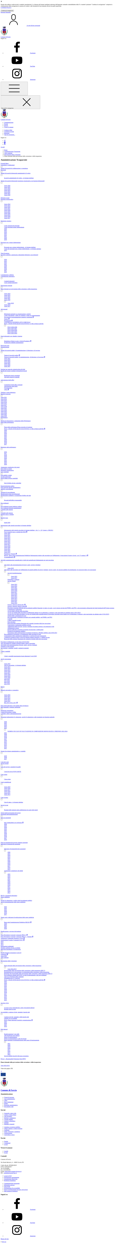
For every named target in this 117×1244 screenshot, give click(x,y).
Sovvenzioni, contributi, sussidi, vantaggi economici (15, 648)
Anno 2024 (7, 188)
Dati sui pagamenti (6, 817)
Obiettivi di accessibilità (10, 1018)
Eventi (6, 1152)
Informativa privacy (9, 1185)
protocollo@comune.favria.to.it (13, 1171)
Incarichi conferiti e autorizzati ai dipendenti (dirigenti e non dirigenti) (19, 255)
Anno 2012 (4, 399)
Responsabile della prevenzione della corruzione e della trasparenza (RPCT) (24, 970)
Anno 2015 (4, 403)
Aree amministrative (9, 1099)
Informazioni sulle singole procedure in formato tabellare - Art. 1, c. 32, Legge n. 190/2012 (28, 530)
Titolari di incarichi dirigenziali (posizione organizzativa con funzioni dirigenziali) (23, 181)
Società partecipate (6, 477)
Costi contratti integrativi (10, 282)
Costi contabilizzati (6, 782)
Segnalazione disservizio (10, 1179)
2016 (5, 452)
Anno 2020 (7, 195)
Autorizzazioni (8, 1133)
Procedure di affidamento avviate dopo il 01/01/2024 (15, 642)
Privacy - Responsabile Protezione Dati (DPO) (13, 1059)
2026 (5, 229)
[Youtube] (4, 142)
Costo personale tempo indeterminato (14, 227)
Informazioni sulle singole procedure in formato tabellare (16, 525)
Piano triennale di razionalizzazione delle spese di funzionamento (21, 1040)
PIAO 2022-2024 (12, 333)
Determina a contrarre (13, 579)
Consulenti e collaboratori (8, 165)
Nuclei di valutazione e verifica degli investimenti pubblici (16, 900)
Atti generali (4, 309)
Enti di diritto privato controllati (9, 478)
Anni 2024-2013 (12, 969)
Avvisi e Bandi (12, 581)
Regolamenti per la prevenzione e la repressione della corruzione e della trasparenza (26, 972)
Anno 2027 (7, 366)
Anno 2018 (7, 216)
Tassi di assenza (5, 253)
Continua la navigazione (7, 10)
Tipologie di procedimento (8, 492)
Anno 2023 (7, 190)
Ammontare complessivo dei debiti (13, 870)
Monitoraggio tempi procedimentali (10, 494)
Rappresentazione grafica (7, 486)
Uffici (5, 1100)
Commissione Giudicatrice (15, 609)
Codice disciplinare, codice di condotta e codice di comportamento (22, 315)
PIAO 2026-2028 (12, 327)
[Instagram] (4, 144)
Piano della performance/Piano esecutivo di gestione (18, 427)
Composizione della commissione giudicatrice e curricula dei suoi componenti (25, 636)
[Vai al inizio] (1, 1071)
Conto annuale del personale (11, 225)
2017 (5, 444)
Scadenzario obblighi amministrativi (13, 342)
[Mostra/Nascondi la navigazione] (14, 88)
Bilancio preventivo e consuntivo (10, 690)
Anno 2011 (4, 397)
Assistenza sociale (9, 131)
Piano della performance (7, 422)
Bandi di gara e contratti (7, 514)
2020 (5, 238)
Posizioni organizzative (7, 199)
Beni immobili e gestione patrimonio (10, 707)
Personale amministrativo (11, 1105)
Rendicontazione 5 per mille (11, 1034)
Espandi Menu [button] (5, 163)
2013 (5, 250)
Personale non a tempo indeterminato (11, 242)
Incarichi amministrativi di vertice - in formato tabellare (19, 178)
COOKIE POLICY (6, 7)
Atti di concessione (6, 659)
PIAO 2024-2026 (12, 330)
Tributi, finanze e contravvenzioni (13, 1128)
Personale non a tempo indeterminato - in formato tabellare (20, 247)
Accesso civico (5, 1003)
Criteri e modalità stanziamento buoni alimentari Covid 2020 (20, 656)
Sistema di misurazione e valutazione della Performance (16, 421)
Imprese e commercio (10, 1118)
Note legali (7, 1186)
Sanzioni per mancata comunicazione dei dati (13, 369)
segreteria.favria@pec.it (10, 1173)
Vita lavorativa (8, 1116)
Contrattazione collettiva (7, 275)
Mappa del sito (5, 1239)
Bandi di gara (4, 518)
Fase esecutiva (11, 622)
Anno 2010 (7, 533)
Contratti (10, 619)
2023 (5, 233)
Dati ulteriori (4, 1029)
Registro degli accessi (10, 1009)
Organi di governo (9, 1097)
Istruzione (6, 133)
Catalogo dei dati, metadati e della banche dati (16, 1017)
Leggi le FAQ (8, 1176)
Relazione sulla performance (8, 447)
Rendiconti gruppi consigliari (12, 375)
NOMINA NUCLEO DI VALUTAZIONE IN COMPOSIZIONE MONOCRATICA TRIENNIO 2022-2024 (37, 731)
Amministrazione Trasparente (12, 151)
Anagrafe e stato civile (10, 1113)
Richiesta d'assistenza (10, 1180)
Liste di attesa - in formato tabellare (13, 802)
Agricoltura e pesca (9, 1134)
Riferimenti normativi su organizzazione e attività (17, 314)
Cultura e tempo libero (10, 1115)
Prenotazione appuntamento (11, 1177)
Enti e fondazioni (8, 1102)
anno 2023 (7, 682)
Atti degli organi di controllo (11, 377)
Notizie (6, 1141)
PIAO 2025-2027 (12, 328)
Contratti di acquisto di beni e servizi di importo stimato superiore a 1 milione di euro (27, 637)
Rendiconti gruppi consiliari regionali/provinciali (14, 371)
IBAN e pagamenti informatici (9, 895)
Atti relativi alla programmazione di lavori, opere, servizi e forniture (22, 565)
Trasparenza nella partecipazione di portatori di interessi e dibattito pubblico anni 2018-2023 (32, 632)
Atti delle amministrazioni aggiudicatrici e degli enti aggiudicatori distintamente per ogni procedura (27, 560)
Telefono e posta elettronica (8, 392)
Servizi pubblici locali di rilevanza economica (16, 1056)
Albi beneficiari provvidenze (12, 1035)
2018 (5, 442)
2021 (5, 236)
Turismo (6, 1122)
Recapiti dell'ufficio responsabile (13, 500)
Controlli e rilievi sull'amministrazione (11, 713)
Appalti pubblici (8, 1119)
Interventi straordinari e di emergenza (11, 949)
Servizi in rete (4, 805)
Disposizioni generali (6, 285)
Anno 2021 (7, 193)
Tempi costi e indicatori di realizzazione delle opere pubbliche (17, 917)
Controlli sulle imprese (7, 509)
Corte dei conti (5, 762)
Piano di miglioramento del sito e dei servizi (16, 1189)
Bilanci (3, 687)
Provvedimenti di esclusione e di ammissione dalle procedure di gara (22, 634)
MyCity (4, 1242)
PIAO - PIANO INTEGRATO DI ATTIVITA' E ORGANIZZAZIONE (24, 323)
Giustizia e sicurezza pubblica (12, 1127)
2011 (5, 748)
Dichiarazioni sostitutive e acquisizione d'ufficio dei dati (16, 495)
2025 (5, 230)
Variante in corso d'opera (7, 646)
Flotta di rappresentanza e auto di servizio (15, 1038)
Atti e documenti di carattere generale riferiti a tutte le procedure (18, 643)
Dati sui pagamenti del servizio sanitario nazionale (14, 842)
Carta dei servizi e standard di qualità (11, 767)
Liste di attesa (4, 797)
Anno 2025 (7, 187)
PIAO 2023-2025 (12, 331)
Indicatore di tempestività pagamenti (10, 844)
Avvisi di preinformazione (15, 573)
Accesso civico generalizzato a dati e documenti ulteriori (19, 1007)
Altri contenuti (8, 153)
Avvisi (6, 1144)
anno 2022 (7, 681)
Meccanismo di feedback (11, 1191)
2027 (5, 270)
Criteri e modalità (5, 651)
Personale (3, 170)
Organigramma (8, 388)
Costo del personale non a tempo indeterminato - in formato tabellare (22, 249)
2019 (5, 239)
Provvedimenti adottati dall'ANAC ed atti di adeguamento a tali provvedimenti (25, 975)
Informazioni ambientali (7, 946)
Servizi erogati (4, 763)
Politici (6, 1103)
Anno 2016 (7, 543)
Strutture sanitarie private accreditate (10, 948)
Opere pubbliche (5, 897)
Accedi (3, 147)
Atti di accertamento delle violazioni (14, 976)
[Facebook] (4, 140)
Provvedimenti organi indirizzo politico (11, 506)
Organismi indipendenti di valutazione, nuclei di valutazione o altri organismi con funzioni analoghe (27, 717)
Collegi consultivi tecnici (14, 620)
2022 (5, 235)
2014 (5, 743)
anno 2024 (7, 684)
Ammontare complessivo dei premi (10, 467)
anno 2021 (7, 679)
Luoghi (6, 1151)
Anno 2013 (4, 400)
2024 (5, 232)
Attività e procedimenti (7, 489)
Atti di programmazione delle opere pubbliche (13, 902)
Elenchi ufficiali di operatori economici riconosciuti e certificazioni (25, 629)
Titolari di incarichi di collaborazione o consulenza (14, 168)
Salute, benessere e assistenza (12, 1131)
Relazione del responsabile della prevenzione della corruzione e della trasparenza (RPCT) (28, 973)
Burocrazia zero (5, 345)
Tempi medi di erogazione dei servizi (11, 813)
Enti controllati (5, 472)
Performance (4, 417)
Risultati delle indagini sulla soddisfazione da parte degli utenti (21, 810)
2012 (5, 746)
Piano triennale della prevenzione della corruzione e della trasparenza (22, 965)
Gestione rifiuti (8, 130)
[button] (8, 122)
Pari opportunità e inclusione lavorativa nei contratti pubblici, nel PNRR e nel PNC (30, 617)
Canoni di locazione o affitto (8, 712)
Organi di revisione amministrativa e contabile (13, 751)
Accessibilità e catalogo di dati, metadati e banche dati (15, 1012)
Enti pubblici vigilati (6, 475)
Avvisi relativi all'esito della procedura (18, 611)
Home (5, 150)
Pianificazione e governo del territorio (11, 931)
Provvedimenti (5, 503)
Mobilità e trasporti (9, 1124)
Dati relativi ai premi (6, 469)
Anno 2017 (7, 218)
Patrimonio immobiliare (7, 710)
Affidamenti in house (13, 628)
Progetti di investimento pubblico (16, 631)
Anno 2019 (7, 215)
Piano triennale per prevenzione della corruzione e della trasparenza (19, 289)
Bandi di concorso (6, 394)
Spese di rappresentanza (10, 1037)
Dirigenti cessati (5, 198)
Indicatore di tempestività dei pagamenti (15, 849)
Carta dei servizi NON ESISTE (12, 771)
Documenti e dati (8, 1106)
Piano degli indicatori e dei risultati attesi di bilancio (14, 705)
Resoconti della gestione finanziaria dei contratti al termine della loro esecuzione (29, 623)
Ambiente (6, 1130)
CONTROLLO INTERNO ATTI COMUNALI (17, 322)
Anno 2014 (4, 402)
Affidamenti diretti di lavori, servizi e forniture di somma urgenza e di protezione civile (31, 626)
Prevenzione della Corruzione (12, 154)
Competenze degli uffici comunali (13, 384)
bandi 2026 (7, 522)
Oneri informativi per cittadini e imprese (11, 336)
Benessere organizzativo (7, 470)
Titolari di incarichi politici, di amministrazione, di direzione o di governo (20, 350)
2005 (5, 927)
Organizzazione (5, 347)
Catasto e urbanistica (9, 1121)
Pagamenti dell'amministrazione (9, 814)
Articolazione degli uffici (7, 380)
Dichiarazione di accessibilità (12, 1188)
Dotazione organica (6, 221)
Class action (4, 774)
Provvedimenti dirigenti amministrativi (11, 508)
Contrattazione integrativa (8, 276)
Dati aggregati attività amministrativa (10, 487)
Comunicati (7, 1143)
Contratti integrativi (9, 281)
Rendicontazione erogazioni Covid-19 (11, 952)
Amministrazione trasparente (12, 1183)
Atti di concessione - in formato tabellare (15, 665)
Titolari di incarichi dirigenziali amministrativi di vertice (15, 173)
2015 (5, 742)
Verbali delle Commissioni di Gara (17, 615)
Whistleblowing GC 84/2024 (12, 978)
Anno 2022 (7, 192)
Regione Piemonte (6, 12)
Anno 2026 (7, 185)
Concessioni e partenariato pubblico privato (19, 625)
